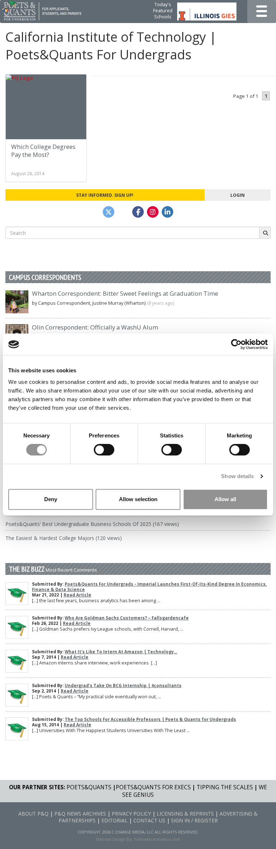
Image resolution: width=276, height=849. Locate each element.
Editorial (114, 820)
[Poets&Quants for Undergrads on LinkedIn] (167, 212)
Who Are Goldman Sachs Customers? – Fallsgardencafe (127, 618)
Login (237, 195)
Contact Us (149, 820)
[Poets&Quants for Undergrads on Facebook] (138, 212)
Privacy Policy (131, 813)
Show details (237, 476)
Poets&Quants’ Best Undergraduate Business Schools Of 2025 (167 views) (92, 524)
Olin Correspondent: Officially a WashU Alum (95, 327)
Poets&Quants (88, 787)
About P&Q (33, 813)
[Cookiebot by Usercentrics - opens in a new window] (236, 344)
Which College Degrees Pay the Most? (43, 150)
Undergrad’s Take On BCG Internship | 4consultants (123, 685)
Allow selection (138, 499)
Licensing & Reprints (185, 813)
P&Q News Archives (80, 813)
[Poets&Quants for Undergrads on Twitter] (108, 212)
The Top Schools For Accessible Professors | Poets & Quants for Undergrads (150, 719)
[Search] (265, 233)
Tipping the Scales (225, 787)
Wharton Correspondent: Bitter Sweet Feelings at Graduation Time (125, 293)
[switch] (104, 449)
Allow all (225, 499)
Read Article (77, 595)
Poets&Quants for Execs (153, 787)
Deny (50, 499)
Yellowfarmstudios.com (157, 839)
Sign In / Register (194, 820)
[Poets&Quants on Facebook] (152, 212)
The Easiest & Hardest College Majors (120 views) (63, 538)
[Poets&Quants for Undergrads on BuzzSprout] (123, 212)
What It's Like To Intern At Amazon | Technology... (121, 651)
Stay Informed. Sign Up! (104, 195)
